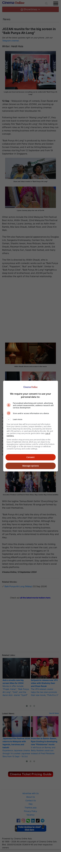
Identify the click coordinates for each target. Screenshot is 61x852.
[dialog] (30, 426)
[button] (30, 419)
